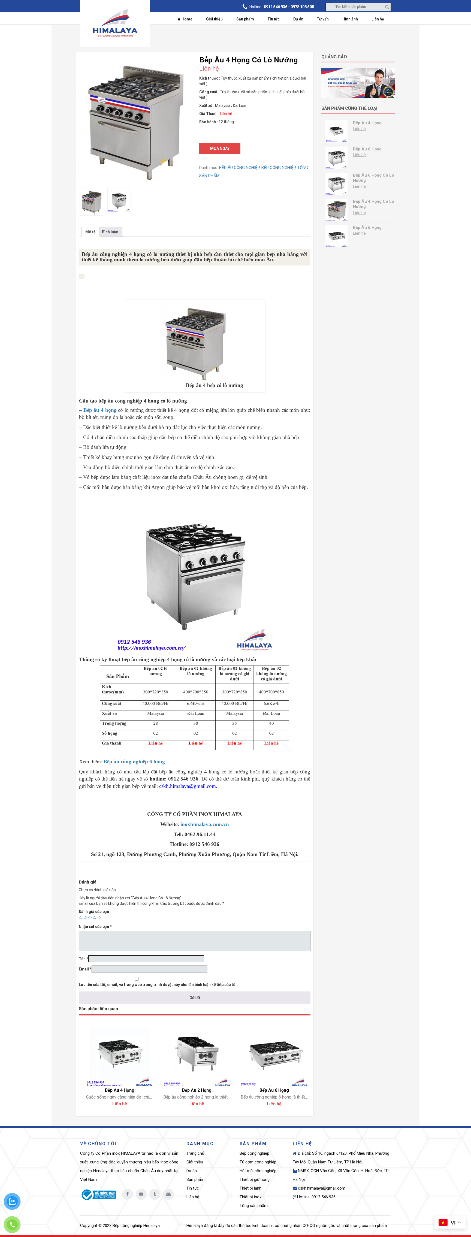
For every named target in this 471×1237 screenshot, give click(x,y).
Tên (83, 959)
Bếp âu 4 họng (100, 410)
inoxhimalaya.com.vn (204, 824)
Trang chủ (195, 1153)
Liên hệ (378, 19)
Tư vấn (323, 19)
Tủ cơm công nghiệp (258, 1162)
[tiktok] (154, 1194)
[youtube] (141, 1194)
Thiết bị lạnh (250, 1188)
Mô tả (90, 232)
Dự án (298, 19)
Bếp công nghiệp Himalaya (136, 1225)
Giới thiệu (214, 19)
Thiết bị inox (250, 1196)
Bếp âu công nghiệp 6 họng (134, 761)
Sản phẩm (245, 19)
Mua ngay (220, 148)
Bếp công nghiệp (254, 1153)
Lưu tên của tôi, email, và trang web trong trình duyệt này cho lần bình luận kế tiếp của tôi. (158, 984)
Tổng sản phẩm (254, 1205)
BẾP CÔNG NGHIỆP (278, 167)
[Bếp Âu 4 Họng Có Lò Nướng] (134, 119)
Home (186, 19)
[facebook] (127, 1194)
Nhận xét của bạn (95, 926)
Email (85, 969)
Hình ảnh (350, 19)
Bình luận (110, 232)
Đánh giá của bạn (94, 911)
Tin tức (274, 19)
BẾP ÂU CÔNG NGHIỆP (239, 167)
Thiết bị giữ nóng (255, 1179)
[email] (168, 1194)
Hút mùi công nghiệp (258, 1170)
